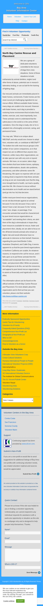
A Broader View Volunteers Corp (15, 355)
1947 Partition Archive (10, 48)
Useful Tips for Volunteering (13, 322)
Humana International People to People (18, 361)
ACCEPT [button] (20, 601)
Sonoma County (34, 301)
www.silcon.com (28, 444)
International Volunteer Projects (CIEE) (18, 364)
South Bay (35, 35)
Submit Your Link (30, 17)
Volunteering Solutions (11, 389)
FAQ (17, 21)
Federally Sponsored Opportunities (16, 319)
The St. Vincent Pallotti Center (14, 380)
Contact (24, 21)
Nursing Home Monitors (32, 48)
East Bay (16, 35)
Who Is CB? (7, 338)
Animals (19, 301)
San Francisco (10, 422)
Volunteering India (10, 386)
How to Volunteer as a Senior (14, 344)
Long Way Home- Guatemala (14, 370)
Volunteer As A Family (11, 325)
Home (9, 17)
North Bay (6, 35)
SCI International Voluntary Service (16, 373)
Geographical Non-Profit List (14, 335)
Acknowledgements (10, 341)
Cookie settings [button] (8, 601)
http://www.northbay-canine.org (15, 296)
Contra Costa (10, 418)
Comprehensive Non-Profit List (15, 332)
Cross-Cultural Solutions (12, 358)
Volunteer (17, 17)
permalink (14, 303)
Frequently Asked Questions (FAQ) (16, 328)
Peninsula (25, 35)
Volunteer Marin (11, 430)
